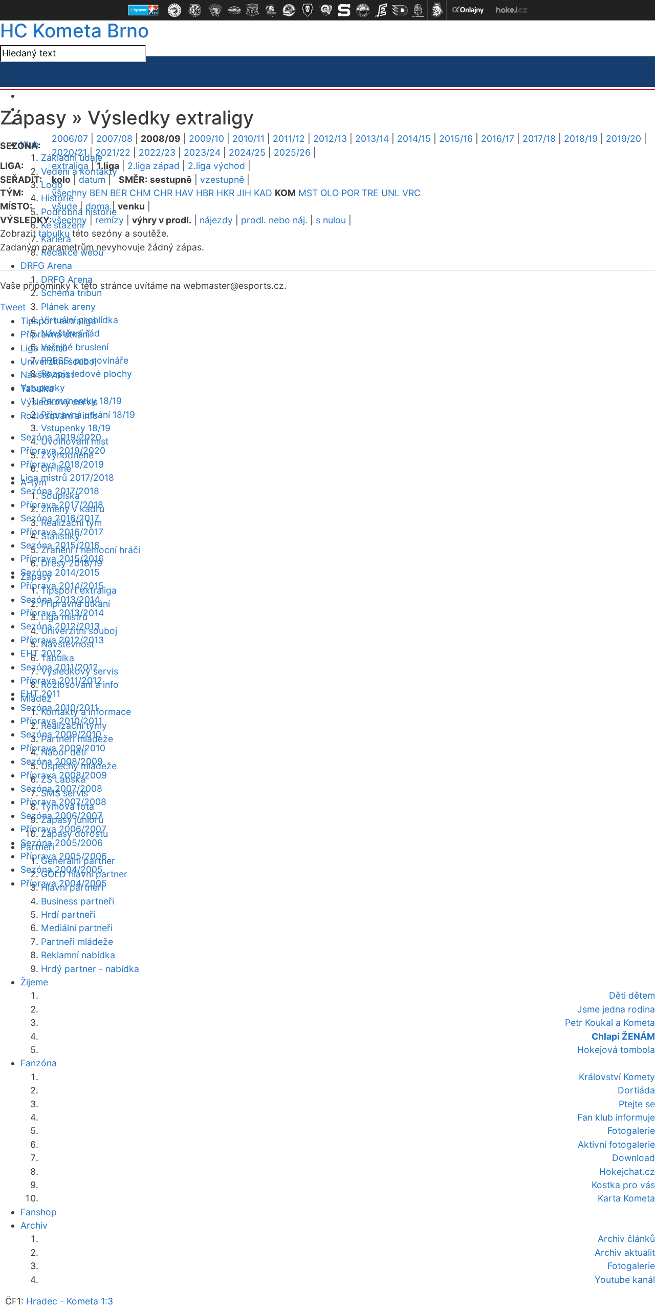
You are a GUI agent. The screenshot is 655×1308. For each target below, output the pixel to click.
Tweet (13, 307)
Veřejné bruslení (74, 347)
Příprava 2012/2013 (62, 640)
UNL (390, 192)
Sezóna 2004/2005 (61, 869)
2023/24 (202, 152)
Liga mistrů (43, 348)
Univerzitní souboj (58, 361)
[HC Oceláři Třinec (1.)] (174, 10)
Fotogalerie (631, 1265)
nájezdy (216, 220)
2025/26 (292, 152)
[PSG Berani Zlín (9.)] (326, 10)
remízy (109, 220)
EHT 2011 (40, 693)
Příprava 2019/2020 (62, 450)
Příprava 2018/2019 (62, 464)
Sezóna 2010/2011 (59, 707)
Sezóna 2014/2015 (60, 572)
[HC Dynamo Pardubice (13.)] (399, 10)
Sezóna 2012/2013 (60, 626)
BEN (98, 192)
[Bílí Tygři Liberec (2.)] (195, 10)
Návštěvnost (47, 374)
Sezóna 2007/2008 (61, 788)
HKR (225, 192)
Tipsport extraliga (58, 320)
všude (64, 206)
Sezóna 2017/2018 (59, 491)
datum (92, 179)
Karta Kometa (626, 1198)
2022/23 (157, 152)
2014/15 (414, 138)
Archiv (34, 1225)
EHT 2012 (41, 653)
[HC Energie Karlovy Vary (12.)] (381, 10)
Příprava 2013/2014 (62, 612)
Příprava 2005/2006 (63, 856)
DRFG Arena (46, 265)
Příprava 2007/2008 (63, 801)
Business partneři (77, 901)
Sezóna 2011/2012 (59, 667)
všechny (69, 192)
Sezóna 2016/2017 (59, 518)
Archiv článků (626, 1238)
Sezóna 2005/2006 (61, 842)
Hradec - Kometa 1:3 (69, 1301)
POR (350, 192)
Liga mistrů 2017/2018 (67, 477)
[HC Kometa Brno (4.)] (234, 10)
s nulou (331, 220)
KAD (263, 192)
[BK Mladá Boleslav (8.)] (307, 10)
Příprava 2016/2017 (61, 531)
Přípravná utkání (55, 334)
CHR (163, 192)
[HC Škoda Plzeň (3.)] (215, 10)
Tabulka (37, 388)
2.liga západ (153, 165)
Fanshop (38, 1212)
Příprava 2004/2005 (63, 883)
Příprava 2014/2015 (62, 585)
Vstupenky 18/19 (76, 428)
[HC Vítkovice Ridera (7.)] (289, 10)
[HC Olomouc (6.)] (270, 10)
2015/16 (456, 138)
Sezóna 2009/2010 (60, 734)
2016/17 (497, 138)
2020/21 (69, 152)
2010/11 (248, 138)
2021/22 (112, 152)
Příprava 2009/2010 (62, 748)
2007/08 (114, 138)
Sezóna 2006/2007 (61, 815)
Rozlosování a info (59, 415)
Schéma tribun (71, 292)
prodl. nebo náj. (274, 220)
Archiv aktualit (625, 1252)
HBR (205, 192)
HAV (184, 192)
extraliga (70, 165)
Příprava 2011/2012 (61, 680)
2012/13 (330, 138)
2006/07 (70, 138)
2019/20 (623, 138)
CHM (140, 192)
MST (308, 192)
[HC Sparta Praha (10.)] (344, 10)
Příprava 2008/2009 (63, 775)
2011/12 (289, 138)
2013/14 (372, 138)
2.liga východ (216, 165)
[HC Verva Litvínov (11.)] (363, 10)
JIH (244, 192)
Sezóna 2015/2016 (60, 545)
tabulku (54, 233)
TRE (370, 192)
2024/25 (247, 152)
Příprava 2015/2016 (62, 558)
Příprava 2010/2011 (61, 720)
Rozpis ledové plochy (86, 373)
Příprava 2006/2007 (63, 829)
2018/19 (581, 138)
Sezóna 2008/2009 (61, 761)
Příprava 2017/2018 (61, 504)
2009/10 (206, 138)
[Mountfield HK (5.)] (252, 10)
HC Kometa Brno (74, 30)
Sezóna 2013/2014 (60, 599)
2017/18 (539, 138)
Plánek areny (68, 306)
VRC (411, 192)
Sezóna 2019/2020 (60, 437)
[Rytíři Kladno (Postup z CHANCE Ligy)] (418, 10)
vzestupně (222, 179)
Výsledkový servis (59, 401)
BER (118, 192)
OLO (329, 192)
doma (97, 206)
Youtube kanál (625, 1279)
